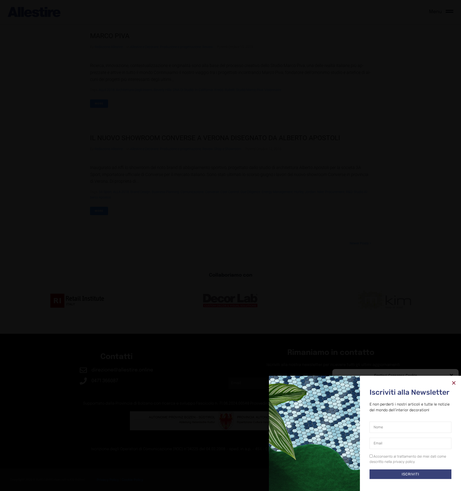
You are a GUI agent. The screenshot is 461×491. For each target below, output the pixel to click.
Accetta (354, 472)
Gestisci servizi (349, 459)
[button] (451, 375)
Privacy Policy (404, 482)
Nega (392, 472)
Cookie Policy (384, 482)
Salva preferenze (432, 472)
